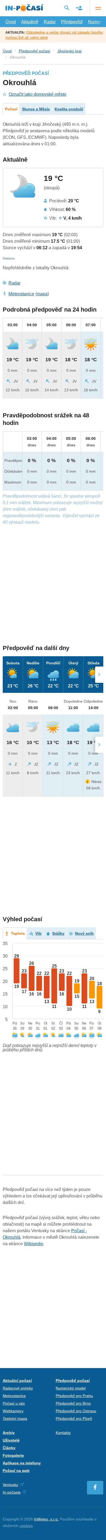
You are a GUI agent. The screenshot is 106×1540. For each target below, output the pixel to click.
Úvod (10, 22)
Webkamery (13, 1411)
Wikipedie (33, 1243)
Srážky (58, 933)
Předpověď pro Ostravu (76, 1411)
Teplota (18, 933)
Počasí (11, 109)
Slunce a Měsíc (36, 109)
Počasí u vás (14, 1403)
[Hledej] (67, 8)
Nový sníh (84, 933)
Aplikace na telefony (22, 1463)
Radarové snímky (18, 1388)
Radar (50, 22)
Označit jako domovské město (37, 94)
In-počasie (12, 1492)
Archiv (9, 1432)
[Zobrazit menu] (98, 8)
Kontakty (63, 1432)
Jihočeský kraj (69, 51)
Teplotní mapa (15, 1418)
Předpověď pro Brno (73, 1403)
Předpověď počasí (34, 51)
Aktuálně (29, 22)
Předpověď (72, 22)
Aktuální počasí (17, 1380)
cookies (26, 1525)
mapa (42, 294)
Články (9, 1448)
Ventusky (10, 1485)
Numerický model (71, 1388)
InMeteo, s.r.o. (46, 1519)
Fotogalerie (13, 1455)
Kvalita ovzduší (69, 109)
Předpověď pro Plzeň (74, 1418)
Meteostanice (21, 294)
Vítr (38, 933)
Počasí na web (16, 1470)
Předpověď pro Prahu (74, 1396)
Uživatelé (11, 1440)
